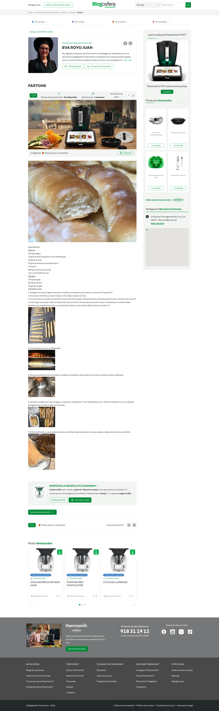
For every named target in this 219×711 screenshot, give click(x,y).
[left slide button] (30, 604)
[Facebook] (164, 632)
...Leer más (127, 60)
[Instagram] (181, 632)
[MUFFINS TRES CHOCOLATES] (82, 563)
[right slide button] (133, 604)
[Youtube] (172, 632)
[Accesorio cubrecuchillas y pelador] (156, 119)
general (72, 12)
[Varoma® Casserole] (178, 119)
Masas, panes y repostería (40, 575)
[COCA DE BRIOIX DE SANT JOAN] (45, 563)
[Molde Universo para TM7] (156, 162)
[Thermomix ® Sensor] (178, 162)
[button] (147, 5)
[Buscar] (188, 5)
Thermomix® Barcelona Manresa (47, 12)
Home (30, 12)
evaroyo (64, 12)
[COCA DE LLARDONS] (118, 563)
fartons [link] (80, 12)
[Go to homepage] (104, 5)
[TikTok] (190, 632)
